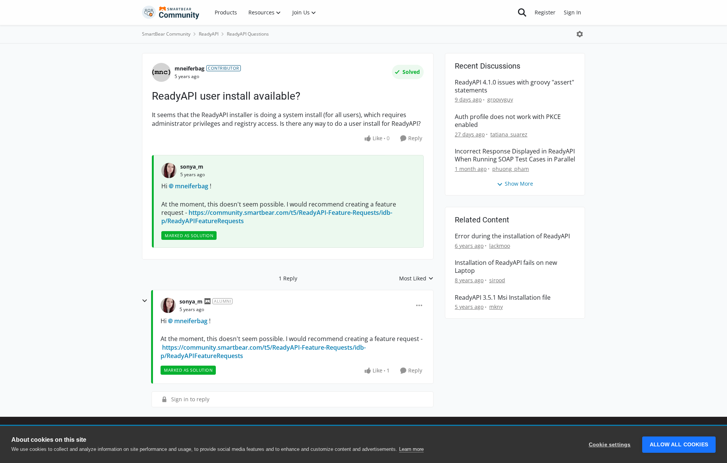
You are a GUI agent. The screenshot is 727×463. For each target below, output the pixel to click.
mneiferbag (189, 68)
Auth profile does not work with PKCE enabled (508, 121)
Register (545, 12)
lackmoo (499, 245)
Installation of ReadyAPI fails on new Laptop (506, 267)
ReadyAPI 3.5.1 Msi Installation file (503, 298)
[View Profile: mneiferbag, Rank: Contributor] (161, 72)
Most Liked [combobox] (416, 278)
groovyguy (500, 99)
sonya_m (191, 166)
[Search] (522, 12)
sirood (497, 280)
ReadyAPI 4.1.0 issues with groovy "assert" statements (514, 86)
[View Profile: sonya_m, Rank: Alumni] (168, 305)
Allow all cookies (679, 444)
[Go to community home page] (171, 12)
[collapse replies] (144, 300)
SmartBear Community (166, 34)
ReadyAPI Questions (248, 34)
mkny (496, 306)
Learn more (411, 449)
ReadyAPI (208, 34)
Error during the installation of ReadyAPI (512, 236)
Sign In (572, 12)
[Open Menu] (579, 34)
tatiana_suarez (508, 134)
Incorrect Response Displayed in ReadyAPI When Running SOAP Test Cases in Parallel (515, 155)
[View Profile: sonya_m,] (168, 170)
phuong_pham (510, 168)
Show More (519, 183)
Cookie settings (610, 444)
